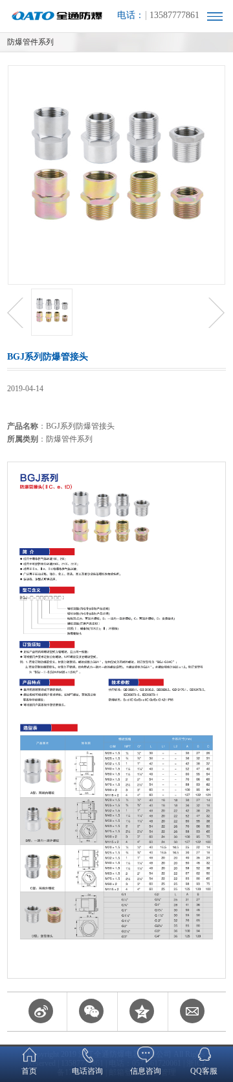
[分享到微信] (91, 1015)
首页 (29, 1071)
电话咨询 (87, 1071)
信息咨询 (145, 1071)
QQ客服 (203, 1071)
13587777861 (174, 15)
